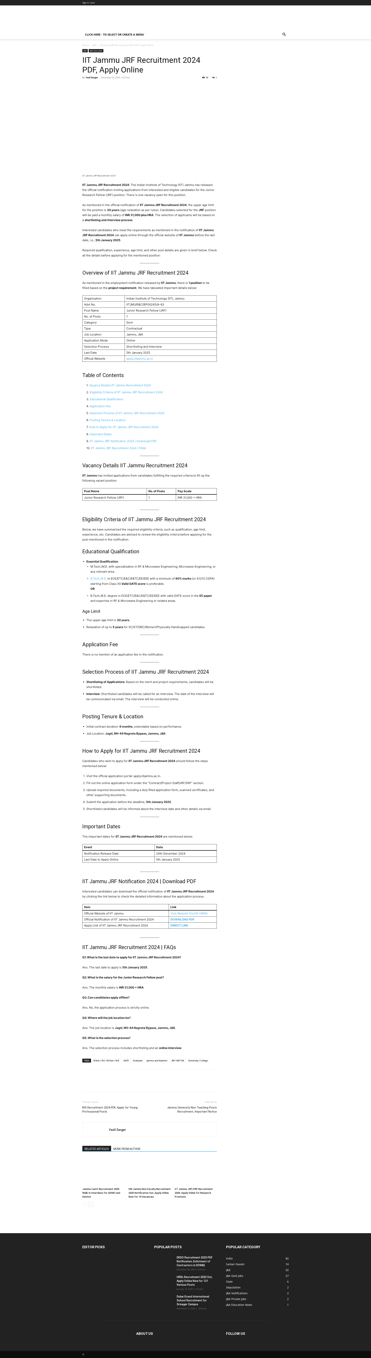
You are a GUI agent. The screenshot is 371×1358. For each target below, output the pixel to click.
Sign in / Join (88, 2)
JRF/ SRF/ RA (178, 1060)
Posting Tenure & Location (107, 420)
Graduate (137, 1060)
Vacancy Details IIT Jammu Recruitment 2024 (120, 385)
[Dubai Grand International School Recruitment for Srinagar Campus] (164, 1301)
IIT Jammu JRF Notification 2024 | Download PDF (123, 441)
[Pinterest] (104, 86)
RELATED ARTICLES (97, 1148)
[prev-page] (84, 1204)
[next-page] (90, 1204)
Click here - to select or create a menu (114, 34)
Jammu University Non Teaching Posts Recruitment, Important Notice (192, 1109)
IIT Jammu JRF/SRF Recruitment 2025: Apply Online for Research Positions (194, 1193)
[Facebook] (86, 86)
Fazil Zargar (92, 77)
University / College (198, 1060)
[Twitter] (95, 86)
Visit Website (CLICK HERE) (189, 913)
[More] (122, 86)
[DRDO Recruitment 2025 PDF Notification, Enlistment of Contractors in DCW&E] (164, 1262)
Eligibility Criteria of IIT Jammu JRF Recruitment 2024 (126, 392)
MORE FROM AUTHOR (126, 1148)
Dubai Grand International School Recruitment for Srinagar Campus (193, 1300)
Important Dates (101, 434)
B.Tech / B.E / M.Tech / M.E (106, 1060)
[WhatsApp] (113, 86)
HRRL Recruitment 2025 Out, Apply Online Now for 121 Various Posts (194, 1280)
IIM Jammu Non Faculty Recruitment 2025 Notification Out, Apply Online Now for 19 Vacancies (149, 1193)
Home (85, 45)
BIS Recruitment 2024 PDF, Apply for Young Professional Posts (110, 1109)
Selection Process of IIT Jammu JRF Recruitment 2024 (127, 413)
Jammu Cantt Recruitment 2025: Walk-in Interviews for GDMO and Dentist (101, 1193)
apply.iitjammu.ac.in (139, 358)
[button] (284, 35)
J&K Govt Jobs (96, 50)
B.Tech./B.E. (98, 578)
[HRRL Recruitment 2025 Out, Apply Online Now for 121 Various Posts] (164, 1282)
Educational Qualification (106, 399)
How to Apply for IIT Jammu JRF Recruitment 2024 (123, 427)
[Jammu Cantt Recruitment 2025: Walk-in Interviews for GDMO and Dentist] (103, 1171)
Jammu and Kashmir (157, 1060)
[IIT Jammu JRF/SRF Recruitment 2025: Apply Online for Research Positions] (196, 1171)
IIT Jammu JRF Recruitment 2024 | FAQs (118, 448)
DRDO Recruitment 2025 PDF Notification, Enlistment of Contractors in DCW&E (195, 1261)
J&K (94, 45)
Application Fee (100, 406)
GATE (126, 1060)
